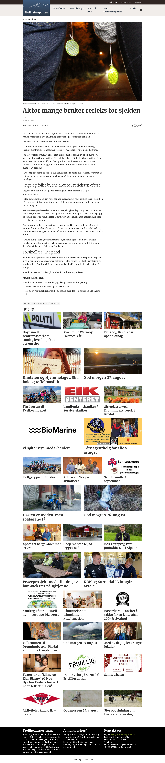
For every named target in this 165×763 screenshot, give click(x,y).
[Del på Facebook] (133, 125)
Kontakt (138, 2)
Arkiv (133, 8)
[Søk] (141, 10)
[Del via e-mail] (140, 125)
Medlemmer (112, 2)
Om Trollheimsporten (112, 10)
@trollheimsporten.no (125, 734)
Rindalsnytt (59, 8)
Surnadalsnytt (76, 8)
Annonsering (126, 2)
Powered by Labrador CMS (82, 760)
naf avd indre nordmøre (36, 304)
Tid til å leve (91, 10)
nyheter (55, 304)
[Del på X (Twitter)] (137, 125)
